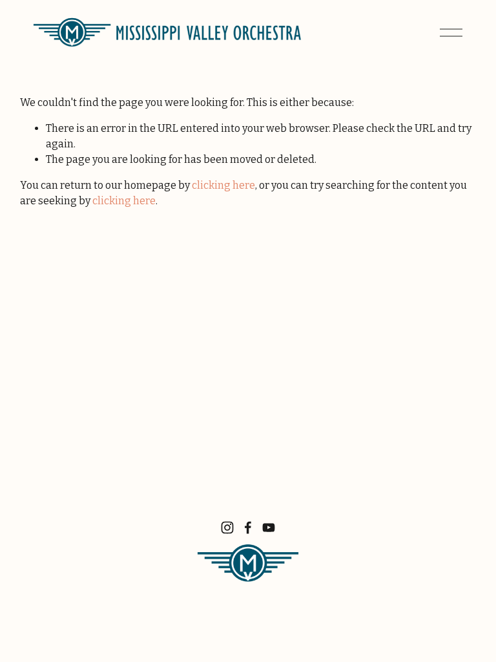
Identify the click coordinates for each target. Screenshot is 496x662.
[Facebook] (248, 527)
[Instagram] (227, 527)
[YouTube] (268, 527)
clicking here (223, 185)
